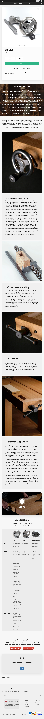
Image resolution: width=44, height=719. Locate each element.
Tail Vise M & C (16, 648)
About (26, 700)
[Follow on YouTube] (41, 1)
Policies (26, 702)
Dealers (26, 704)
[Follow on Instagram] (40, 1)
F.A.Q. (22, 669)
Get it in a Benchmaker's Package (22, 68)
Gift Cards (36, 704)
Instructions (6, 1)
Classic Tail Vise (29, 648)
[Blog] (37, 1)
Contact (27, 706)
